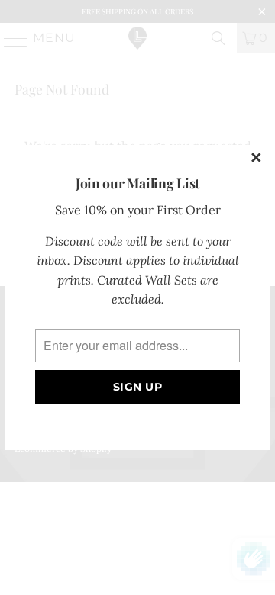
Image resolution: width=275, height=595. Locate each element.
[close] (256, 158)
